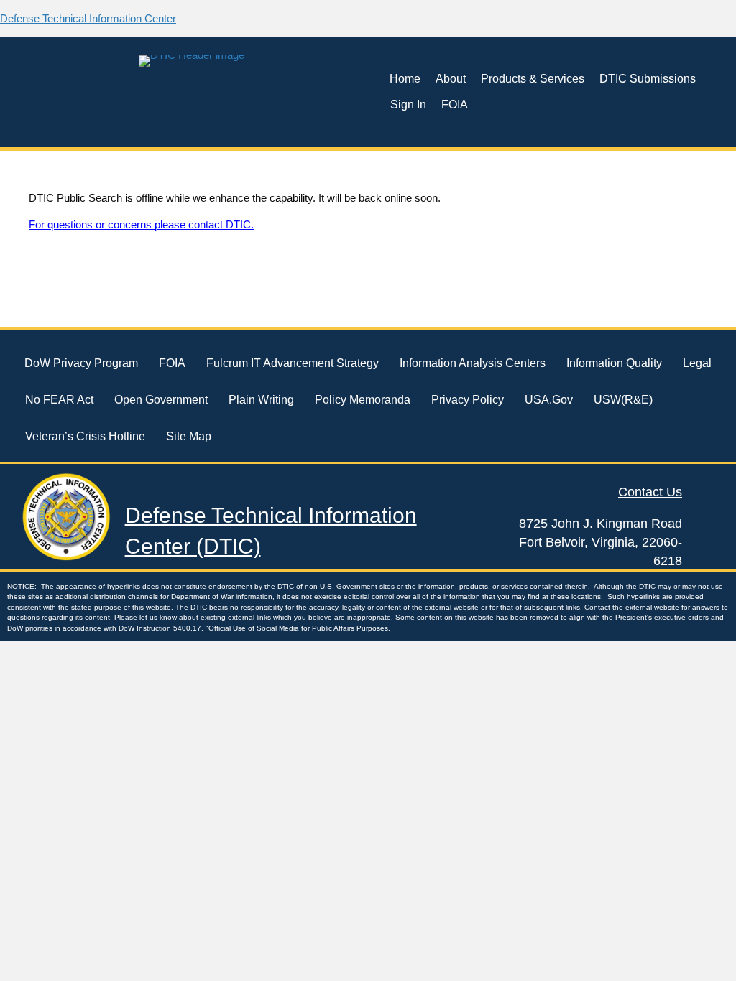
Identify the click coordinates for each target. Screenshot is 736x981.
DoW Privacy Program (81, 363)
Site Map (188, 436)
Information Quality (614, 363)
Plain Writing (261, 400)
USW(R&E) (623, 400)
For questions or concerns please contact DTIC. (141, 224)
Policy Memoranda (362, 400)
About (451, 79)
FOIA (454, 104)
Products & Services (532, 79)
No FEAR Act (59, 400)
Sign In (408, 104)
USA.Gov (549, 400)
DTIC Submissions (647, 79)
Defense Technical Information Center (88, 18)
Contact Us (650, 492)
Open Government (161, 400)
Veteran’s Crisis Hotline (85, 436)
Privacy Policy (467, 400)
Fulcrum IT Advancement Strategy (292, 363)
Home (405, 79)
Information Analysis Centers (473, 363)
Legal (697, 363)
